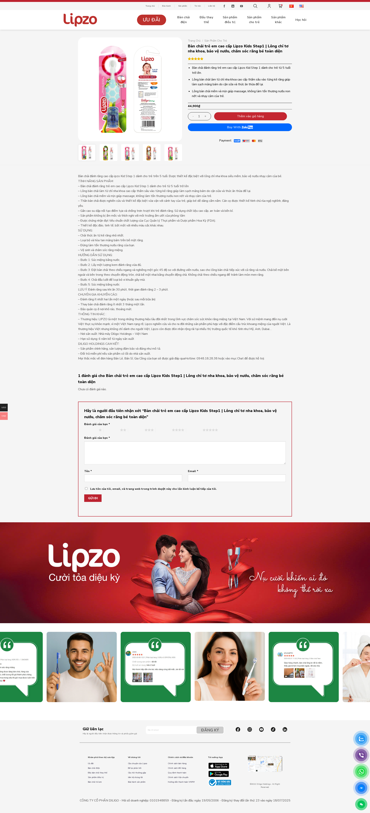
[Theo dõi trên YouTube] (241, 6)
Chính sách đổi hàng (177, 768)
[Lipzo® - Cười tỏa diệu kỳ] (81, 20)
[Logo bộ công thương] (219, 782)
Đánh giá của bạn (97, 424)
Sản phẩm (182, 6)
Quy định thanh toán (177, 772)
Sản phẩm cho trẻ (215, 41)
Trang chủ (150, 6)
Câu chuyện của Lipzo (137, 763)
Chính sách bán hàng (177, 763)
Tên (88, 471)
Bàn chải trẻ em (95, 782)
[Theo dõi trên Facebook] (224, 6)
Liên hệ (211, 6)
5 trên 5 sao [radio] (194, 429)
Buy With (234, 127)
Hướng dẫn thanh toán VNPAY (181, 782)
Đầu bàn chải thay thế (97, 772)
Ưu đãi (151, 20)
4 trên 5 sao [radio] (164, 429)
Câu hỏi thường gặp (137, 772)
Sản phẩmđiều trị (230, 19)
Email (193, 471)
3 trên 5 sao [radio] (136, 429)
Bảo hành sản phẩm (136, 782)
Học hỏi (300, 20)
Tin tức (197, 6)
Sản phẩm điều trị (96, 777)
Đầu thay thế (206, 19)
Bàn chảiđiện (183, 19)
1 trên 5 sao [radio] (90, 429)
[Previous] (85, 89)
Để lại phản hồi (134, 768)
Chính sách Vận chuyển (178, 777)
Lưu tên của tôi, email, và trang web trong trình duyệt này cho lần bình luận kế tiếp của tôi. (153, 489)
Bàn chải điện (94, 768)
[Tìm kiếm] (255, 6)
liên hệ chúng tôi (135, 777)
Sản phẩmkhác (278, 19)
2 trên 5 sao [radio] (112, 429)
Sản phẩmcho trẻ (254, 19)
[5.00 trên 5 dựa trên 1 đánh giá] (240, 58)
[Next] (175, 89)
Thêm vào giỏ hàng (250, 116)
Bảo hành (166, 6)
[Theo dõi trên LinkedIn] (233, 6)
